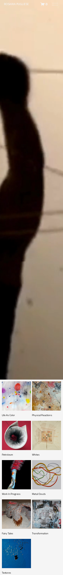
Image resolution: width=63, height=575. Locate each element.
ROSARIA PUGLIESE (16, 4)
